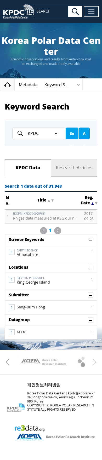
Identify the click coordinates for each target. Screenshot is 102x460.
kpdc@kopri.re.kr (81, 393)
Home (14, 84)
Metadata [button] (28, 84)
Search (72, 135)
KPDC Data (27, 168)
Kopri (43, 362)
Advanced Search (84, 135)
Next (57, 230)
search (75, 11)
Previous (43, 230)
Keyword (22, 133)
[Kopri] (43, 362)
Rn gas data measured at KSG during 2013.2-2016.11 (45, 216)
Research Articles (74, 168)
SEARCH (43, 11)
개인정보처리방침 (44, 384)
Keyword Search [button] (60, 84)
